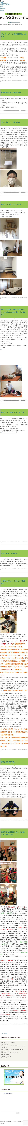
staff (0, 81)
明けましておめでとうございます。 (12, 204)
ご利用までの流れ (4, 3)
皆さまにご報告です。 (8, 762)
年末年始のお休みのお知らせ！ (11, 92)
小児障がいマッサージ (5, 4)
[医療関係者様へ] (14, 1077)
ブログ (1, 5)
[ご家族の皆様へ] (14, 1100)
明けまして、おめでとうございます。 (13, 412)
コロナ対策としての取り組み (10, 122)
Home (1, 6)
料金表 (1, 2)
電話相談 (2, 10)
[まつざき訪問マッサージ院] (14, 21)
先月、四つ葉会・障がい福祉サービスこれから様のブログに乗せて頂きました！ (13, 312)
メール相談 (2, 8)
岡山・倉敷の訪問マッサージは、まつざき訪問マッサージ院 (11, 80)
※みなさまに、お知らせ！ (9, 553)
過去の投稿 (3, 1033)
